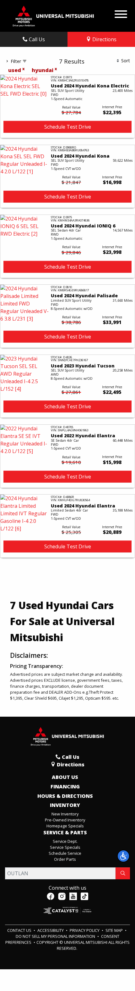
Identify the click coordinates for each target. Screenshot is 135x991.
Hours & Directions (65, 796)
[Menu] (121, 12)
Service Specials (65, 847)
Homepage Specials (65, 826)
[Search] (123, 873)
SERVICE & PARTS (65, 833)
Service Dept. (65, 841)
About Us (65, 777)
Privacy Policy (85, 930)
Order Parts (65, 859)
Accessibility (51, 930)
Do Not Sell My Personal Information (56, 936)
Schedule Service (65, 853)
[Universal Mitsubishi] (53, 15)
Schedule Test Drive (67, 126)
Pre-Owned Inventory (65, 820)
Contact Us (19, 930)
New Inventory (64, 814)
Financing (65, 787)
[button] (123, 856)
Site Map (114, 930)
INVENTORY (65, 805)
